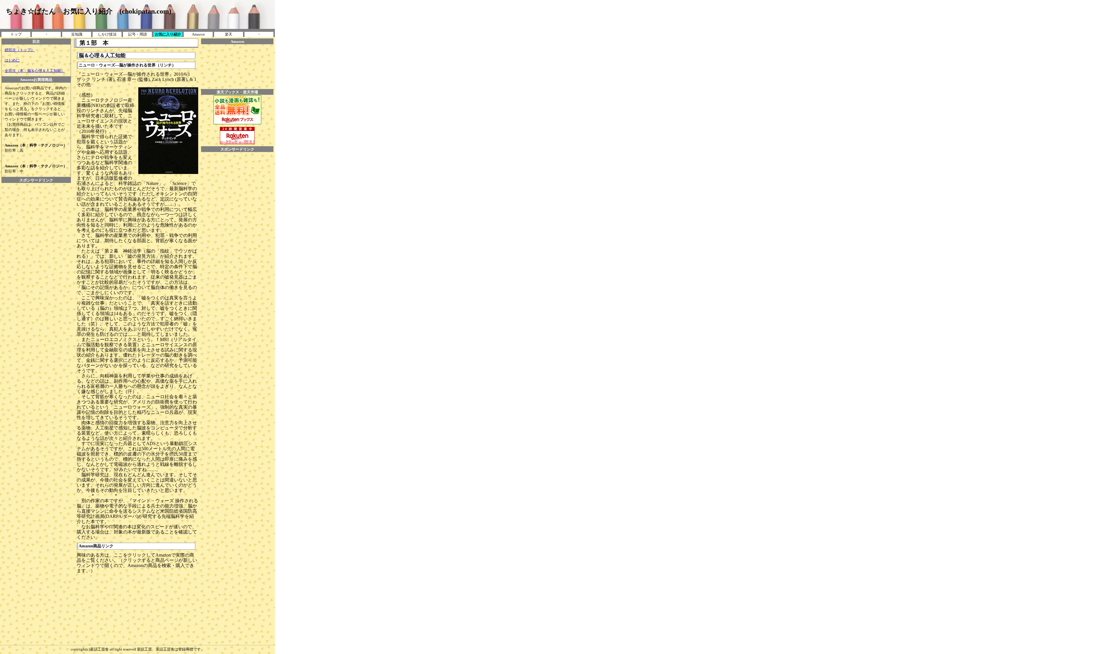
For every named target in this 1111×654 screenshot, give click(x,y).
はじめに (12, 60)
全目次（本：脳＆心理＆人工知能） (35, 70)
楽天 (228, 34)
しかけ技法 (107, 34)
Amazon (198, 34)
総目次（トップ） (20, 50)
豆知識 (76, 34)
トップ (16, 34)
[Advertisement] (36, 196)
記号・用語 (137, 34)
